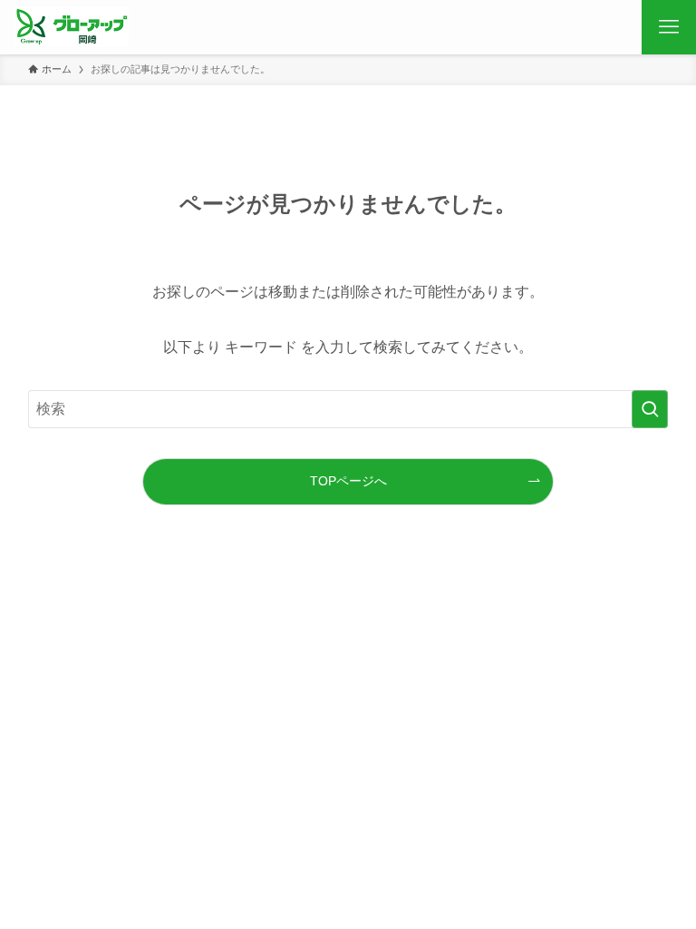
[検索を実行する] (650, 409)
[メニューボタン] (669, 27)
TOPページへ (348, 481)
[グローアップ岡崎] (77, 27)
